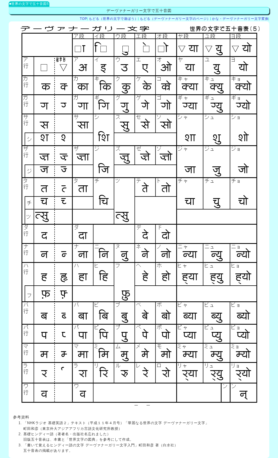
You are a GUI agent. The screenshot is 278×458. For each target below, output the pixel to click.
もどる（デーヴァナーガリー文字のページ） (175, 19)
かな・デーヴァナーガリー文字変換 (240, 19)
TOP (83, 19)
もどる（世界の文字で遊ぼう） (113, 19)
